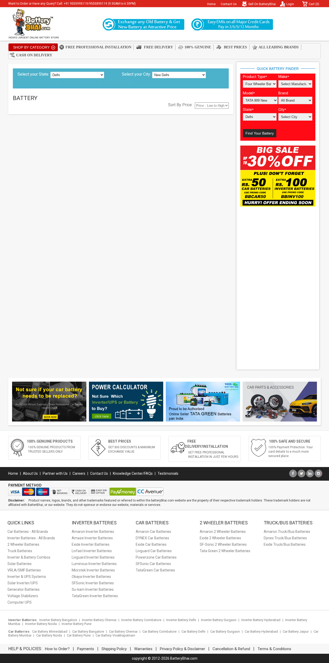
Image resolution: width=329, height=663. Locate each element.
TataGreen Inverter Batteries (95, 596)
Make (283, 77)
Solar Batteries (19, 564)
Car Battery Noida (49, 635)
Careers (78, 473)
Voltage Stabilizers (22, 596)
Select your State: (33, 74)
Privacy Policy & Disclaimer (182, 649)
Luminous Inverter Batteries (94, 564)
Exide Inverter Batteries (90, 544)
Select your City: (136, 74)
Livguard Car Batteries (154, 551)
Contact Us (229, 4)
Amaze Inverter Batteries (92, 538)
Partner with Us (55, 473)
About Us (30, 473)
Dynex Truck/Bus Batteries (285, 538)
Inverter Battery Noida (41, 624)
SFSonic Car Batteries (153, 564)
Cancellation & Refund (231, 649)
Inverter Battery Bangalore (58, 620)
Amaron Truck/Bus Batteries (287, 532)
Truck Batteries (19, 551)
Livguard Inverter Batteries (93, 557)
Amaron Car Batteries (153, 532)
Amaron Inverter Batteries (93, 532)
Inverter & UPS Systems (26, 577)
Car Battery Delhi (193, 631)
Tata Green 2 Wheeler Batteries (225, 551)
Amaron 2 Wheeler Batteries (223, 532)
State (248, 109)
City (282, 109)
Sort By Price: (180, 104)
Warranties (143, 649)
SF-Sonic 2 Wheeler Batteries (223, 544)
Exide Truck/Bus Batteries (285, 544)
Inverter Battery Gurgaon (218, 620)
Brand (283, 93)
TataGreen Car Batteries (155, 570)
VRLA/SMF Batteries (24, 570)
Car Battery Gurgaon (225, 631)
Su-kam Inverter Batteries (93, 589)
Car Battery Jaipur (296, 631)
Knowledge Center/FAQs (133, 473)
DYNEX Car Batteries (152, 538)
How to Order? (57, 649)
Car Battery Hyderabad (261, 631)
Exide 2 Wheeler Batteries (220, 538)
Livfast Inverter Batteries (92, 551)
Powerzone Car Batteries (156, 557)
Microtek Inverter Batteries (93, 570)
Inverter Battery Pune (77, 624)
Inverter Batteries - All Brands (31, 538)
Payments (85, 649)
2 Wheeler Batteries (23, 544)
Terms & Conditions (274, 649)
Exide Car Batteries (151, 544)
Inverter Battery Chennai (99, 620)
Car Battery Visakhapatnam (115, 635)
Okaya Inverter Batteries (91, 577)
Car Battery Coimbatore (159, 631)
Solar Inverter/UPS (22, 583)
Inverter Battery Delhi (181, 620)
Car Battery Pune (79, 635)
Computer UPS (19, 602)
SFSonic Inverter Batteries (93, 583)
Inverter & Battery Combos (28, 557)
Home (211, 4)
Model (249, 93)
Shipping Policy (114, 649)
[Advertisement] (277, 288)
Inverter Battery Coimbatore (141, 620)
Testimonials (168, 473)
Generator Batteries (23, 589)
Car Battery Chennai (123, 631)
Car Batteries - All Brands (27, 532)
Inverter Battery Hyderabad (260, 620)
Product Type (255, 77)
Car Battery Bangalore (88, 631)
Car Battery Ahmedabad (49, 631)
